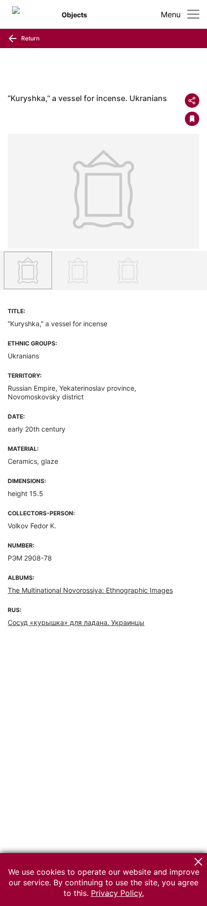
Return (29, 38)
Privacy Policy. (117, 893)
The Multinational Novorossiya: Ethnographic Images (90, 590)
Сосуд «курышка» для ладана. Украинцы (76, 622)
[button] (198, 862)
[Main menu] (193, 14)
